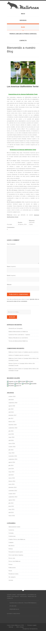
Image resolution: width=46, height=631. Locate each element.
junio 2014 (11, 468)
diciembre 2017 (12, 415)
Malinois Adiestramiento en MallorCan (18, 331)
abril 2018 (11, 412)
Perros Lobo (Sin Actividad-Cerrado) (23, 34)
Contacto (23, 40)
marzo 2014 (12, 478)
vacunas (11, 580)
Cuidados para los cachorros (30, 352)
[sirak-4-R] (17, 385)
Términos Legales (31, 625)
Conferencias (12, 536)
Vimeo (15, 618)
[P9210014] (17, 383)
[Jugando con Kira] (12, 381)
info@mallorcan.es (14, 609)
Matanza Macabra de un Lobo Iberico (18, 337)
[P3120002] (10, 385)
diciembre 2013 (12, 487)
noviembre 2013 (13, 490)
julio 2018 (11, 409)
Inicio (23, 13)
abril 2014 (11, 474)
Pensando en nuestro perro (16, 551)
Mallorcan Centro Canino (15, 352)
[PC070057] (29, 381)
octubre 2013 (12, 493)
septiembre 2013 (13, 496)
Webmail (11, 627)
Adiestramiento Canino (14, 526)
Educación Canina (31, 223)
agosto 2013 (12, 500)
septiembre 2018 (13, 402)
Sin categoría (12, 577)
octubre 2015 (12, 446)
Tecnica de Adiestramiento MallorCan (18, 341)
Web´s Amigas (20, 627)
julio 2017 (11, 418)
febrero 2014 (12, 481)
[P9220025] (10, 383)
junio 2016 (11, 434)
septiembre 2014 (13, 459)
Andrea (10, 355)
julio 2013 (11, 503)
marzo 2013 (12, 515)
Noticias (11, 548)
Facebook (8, 618)
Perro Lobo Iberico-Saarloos (16, 555)
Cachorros (11, 530)
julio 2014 (11, 465)
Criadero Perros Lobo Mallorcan (17, 539)
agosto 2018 (12, 405)
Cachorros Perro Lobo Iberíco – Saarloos (19, 334)
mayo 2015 (11, 452)
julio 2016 (11, 431)
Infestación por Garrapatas (16, 328)
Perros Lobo (12, 558)
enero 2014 (11, 484)
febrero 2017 (12, 421)
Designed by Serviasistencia (30, 628)
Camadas (11, 533)
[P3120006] (32, 383)
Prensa (10, 564)
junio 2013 (11, 506)
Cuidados (11, 542)
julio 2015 (11, 449)
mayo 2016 (11, 437)
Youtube (19, 618)
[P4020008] (25, 383)
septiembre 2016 (13, 427)
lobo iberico (11, 545)
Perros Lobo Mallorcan (14, 561)
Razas (10, 570)
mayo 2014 (11, 471)
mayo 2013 (11, 509)
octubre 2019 (12, 396)
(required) (11, 266)
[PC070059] (21, 381)
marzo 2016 (12, 443)
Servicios (23, 20)
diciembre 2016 (12, 424)
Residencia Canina (13, 573)
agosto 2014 (12, 462)
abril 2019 (11, 399)
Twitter (12, 618)
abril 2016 (11, 440)
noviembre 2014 (13, 456)
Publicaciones (12, 567)
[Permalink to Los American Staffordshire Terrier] (23, 72)
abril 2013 (11, 512)
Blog (23, 27)
